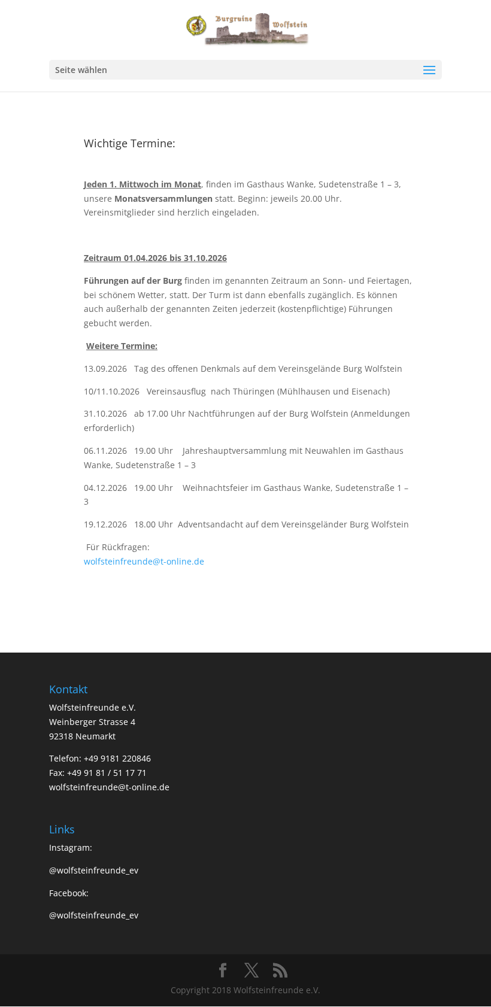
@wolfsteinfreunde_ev (93, 870)
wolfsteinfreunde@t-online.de (144, 561)
